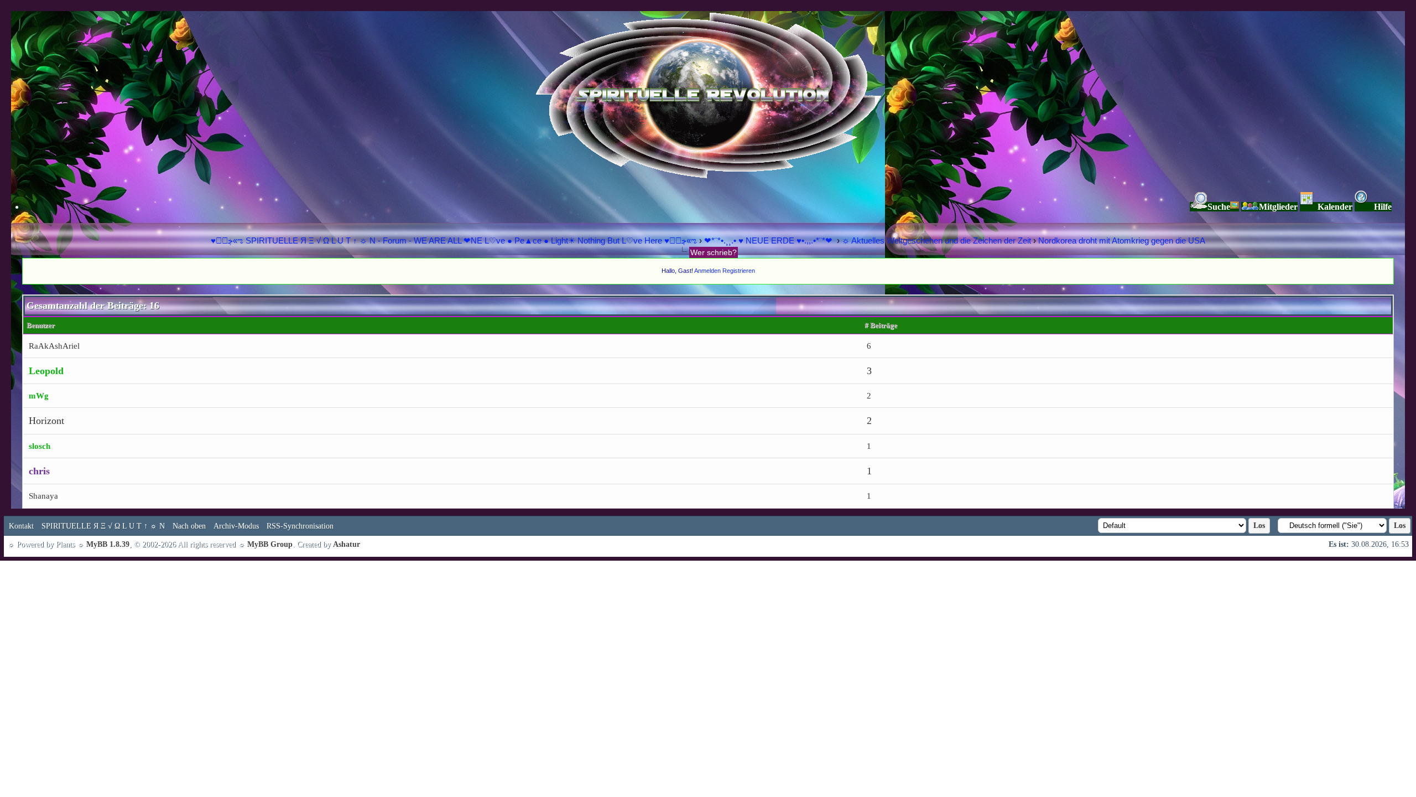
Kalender (1335, 206)
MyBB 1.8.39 (107, 544)
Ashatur (346, 544)
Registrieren (738, 270)
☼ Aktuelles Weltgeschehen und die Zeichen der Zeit (936, 240)
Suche (1218, 206)
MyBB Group (270, 544)
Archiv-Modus (236, 526)
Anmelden (707, 270)
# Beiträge (881, 325)
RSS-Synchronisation (300, 526)
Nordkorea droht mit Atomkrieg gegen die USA (1121, 240)
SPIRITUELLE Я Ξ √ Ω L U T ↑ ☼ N (103, 526)
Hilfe (1383, 206)
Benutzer (41, 325)
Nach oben (189, 526)
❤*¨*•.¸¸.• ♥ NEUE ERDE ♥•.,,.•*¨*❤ (769, 240)
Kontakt (21, 526)
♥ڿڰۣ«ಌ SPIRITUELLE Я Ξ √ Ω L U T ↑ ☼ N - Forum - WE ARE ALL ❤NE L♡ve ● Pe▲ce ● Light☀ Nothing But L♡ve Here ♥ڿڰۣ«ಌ (455, 240)
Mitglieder (1278, 206)
